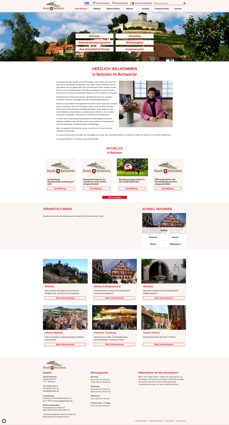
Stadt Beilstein (81, 9)
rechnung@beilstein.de (63, 401)
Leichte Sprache (103, 3)
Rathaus (97, 9)
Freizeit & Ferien (162, 9)
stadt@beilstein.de (51, 391)
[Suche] (184, 3)
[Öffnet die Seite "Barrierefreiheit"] (113, 3)
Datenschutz (181, 421)
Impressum (170, 421)
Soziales (145, 9)
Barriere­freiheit (121, 3)
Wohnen (129, 9)
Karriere (178, 9)
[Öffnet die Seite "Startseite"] (53, 5)
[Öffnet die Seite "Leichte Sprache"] (94, 3)
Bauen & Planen (113, 9)
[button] (4, 421)
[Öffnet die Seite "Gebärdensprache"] (86, 3)
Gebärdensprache (156, 421)
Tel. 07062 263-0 (50, 386)
